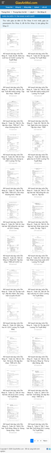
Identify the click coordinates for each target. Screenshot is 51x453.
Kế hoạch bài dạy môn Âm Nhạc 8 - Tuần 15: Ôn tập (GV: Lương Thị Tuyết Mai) (38, 325)
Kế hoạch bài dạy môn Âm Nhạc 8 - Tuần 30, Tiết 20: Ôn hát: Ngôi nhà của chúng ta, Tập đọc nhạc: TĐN (38, 124)
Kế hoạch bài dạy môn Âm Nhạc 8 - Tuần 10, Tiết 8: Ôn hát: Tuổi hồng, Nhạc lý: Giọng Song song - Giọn (13, 427)
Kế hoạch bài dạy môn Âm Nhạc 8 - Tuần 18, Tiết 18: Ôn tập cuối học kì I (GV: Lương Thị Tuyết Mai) (38, 292)
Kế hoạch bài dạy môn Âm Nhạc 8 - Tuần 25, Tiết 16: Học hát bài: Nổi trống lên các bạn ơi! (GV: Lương (12, 225)
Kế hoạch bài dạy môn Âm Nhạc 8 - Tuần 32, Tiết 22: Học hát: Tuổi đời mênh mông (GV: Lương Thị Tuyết (38, 90)
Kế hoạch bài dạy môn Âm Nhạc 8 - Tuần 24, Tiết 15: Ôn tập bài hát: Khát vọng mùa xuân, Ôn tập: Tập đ (38, 225)
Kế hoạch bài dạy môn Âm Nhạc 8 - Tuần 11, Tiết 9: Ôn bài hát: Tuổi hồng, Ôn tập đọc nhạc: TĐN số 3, (38, 393)
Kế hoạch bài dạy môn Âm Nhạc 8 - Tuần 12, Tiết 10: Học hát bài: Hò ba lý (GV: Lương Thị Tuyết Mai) (12, 393)
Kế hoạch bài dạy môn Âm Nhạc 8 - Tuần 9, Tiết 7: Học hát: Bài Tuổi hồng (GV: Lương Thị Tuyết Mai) (38, 427)
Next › (45, 441)
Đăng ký (18, 7)
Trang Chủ (9, 7)
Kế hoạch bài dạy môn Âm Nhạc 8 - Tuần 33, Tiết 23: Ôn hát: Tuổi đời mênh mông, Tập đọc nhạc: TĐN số (13, 90)
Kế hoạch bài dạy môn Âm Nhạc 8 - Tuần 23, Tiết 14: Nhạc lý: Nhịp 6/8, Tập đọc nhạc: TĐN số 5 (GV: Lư (13, 259)
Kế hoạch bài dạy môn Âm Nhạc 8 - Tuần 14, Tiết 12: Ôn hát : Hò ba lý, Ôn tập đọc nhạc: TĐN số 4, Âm (13, 360)
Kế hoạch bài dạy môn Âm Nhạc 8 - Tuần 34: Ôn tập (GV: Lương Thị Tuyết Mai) (38, 56)
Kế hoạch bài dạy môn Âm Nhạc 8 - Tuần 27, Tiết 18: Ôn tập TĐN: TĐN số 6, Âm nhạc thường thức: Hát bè (13, 191)
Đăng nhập (27, 7)
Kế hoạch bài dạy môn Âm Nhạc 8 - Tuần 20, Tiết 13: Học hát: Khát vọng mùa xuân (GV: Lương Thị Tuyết (38, 259)
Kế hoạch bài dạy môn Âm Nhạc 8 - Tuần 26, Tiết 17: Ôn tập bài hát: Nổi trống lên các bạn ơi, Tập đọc (38, 191)
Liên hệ (44, 7)
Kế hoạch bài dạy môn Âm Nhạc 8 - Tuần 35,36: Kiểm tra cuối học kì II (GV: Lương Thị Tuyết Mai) (13, 57)
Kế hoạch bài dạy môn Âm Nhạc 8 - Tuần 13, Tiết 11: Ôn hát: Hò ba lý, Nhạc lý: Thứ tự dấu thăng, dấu (38, 360)
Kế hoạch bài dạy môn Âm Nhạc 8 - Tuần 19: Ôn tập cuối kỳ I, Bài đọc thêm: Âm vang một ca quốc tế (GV (13, 292)
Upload (36, 7)
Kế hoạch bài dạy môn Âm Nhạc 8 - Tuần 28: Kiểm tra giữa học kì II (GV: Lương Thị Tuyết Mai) (38, 158)
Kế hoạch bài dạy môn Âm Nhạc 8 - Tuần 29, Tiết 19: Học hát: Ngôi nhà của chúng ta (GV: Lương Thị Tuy (12, 158)
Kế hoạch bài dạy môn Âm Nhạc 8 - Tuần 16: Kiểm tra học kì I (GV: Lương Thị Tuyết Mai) (13, 326)
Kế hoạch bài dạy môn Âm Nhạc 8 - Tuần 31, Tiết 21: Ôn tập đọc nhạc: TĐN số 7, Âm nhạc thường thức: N (13, 124)
